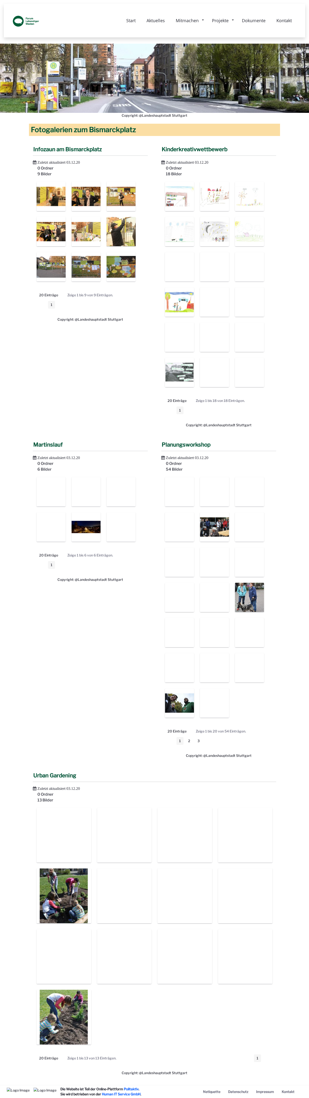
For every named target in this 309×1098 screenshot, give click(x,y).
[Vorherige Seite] (41, 305)
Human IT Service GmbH (121, 1094)
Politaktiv (131, 1089)
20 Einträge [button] (52, 296)
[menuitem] (211, 1091)
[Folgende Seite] (61, 305)
